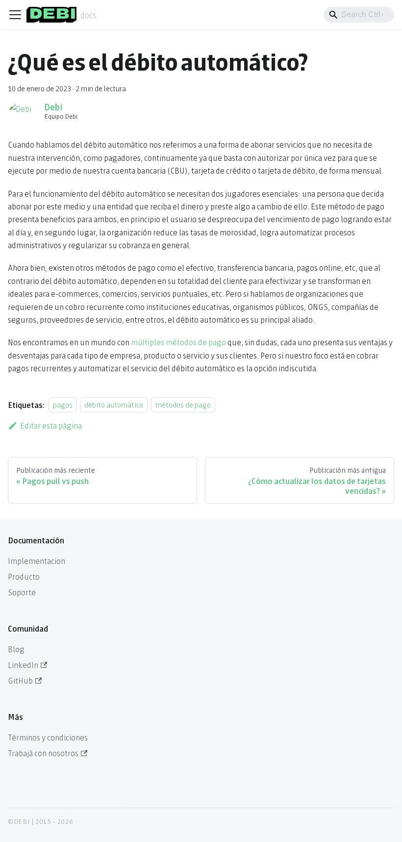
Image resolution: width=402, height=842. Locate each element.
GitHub (20, 680)
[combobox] (359, 15)
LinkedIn (23, 664)
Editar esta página (51, 425)
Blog (16, 648)
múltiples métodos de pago (178, 341)
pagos (63, 405)
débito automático (113, 405)
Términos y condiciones (48, 736)
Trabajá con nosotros (43, 752)
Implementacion (36, 560)
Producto (24, 576)
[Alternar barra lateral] (15, 14)
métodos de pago (183, 405)
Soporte (22, 591)
